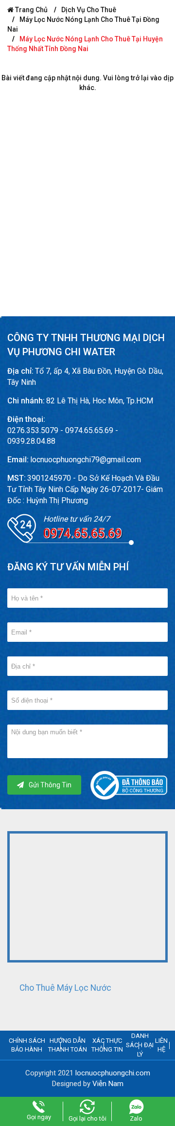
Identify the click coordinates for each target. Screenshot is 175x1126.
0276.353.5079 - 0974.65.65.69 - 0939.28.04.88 (62, 436)
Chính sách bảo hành (27, 1045)
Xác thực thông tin (107, 1045)
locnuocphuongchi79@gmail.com (85, 459)
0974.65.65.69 (82, 534)
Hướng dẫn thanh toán (67, 1045)
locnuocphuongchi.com (112, 1073)
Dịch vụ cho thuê (88, 10)
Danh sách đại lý (140, 1044)
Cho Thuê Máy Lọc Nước (65, 988)
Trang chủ (31, 10)
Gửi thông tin (50, 785)
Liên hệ (161, 1045)
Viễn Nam (107, 1083)
